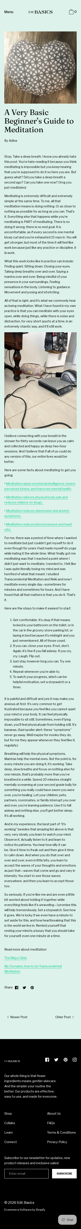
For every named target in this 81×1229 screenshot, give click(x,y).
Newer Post (18, 1017)
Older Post (63, 1017)
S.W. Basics (25, 1203)
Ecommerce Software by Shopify (24, 1209)
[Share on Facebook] (17, 987)
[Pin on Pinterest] (32, 987)
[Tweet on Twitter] (24, 987)
